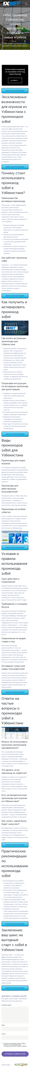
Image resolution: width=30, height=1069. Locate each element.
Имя (3, 1025)
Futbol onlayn (6, 1065)
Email (4, 1034)
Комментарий (7, 1005)
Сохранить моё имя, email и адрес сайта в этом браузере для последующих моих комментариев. (15, 1045)
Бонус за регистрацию (15, 91)
